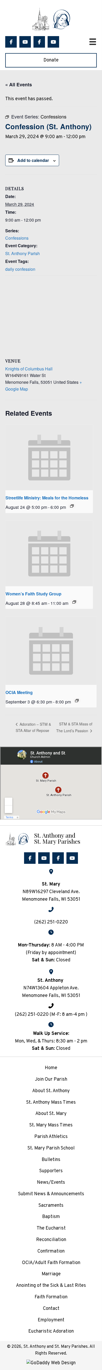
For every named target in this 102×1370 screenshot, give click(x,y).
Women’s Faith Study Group (33, 594)
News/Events (51, 1183)
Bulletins (51, 1160)
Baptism (51, 1217)
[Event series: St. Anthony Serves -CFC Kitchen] (72, 506)
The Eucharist (51, 1228)
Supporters (51, 1171)
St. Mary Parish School (51, 1148)
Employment (51, 1320)
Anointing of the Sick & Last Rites (51, 1286)
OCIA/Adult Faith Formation (51, 1263)
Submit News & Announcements (51, 1194)
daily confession (20, 269)
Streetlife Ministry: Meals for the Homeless (46, 498)
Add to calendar (33, 160)
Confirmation (51, 1251)
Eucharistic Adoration (51, 1331)
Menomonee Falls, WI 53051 (51, 996)
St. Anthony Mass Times (51, 1103)
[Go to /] (51, 838)
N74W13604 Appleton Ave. (51, 988)
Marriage (51, 1274)
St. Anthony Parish (22, 253)
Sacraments (51, 1206)
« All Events (18, 84)
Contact (51, 1309)
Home (51, 1068)
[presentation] (49, 458)
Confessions (17, 238)
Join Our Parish (51, 1079)
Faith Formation (51, 1297)
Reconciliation (51, 1240)
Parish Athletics (51, 1137)
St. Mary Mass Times (51, 1125)
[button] (11, 42)
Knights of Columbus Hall (29, 369)
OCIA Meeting (19, 692)
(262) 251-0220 (51, 922)
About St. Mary (51, 1114)
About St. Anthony (51, 1091)
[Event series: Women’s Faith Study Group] (74, 602)
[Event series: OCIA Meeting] (77, 700)
